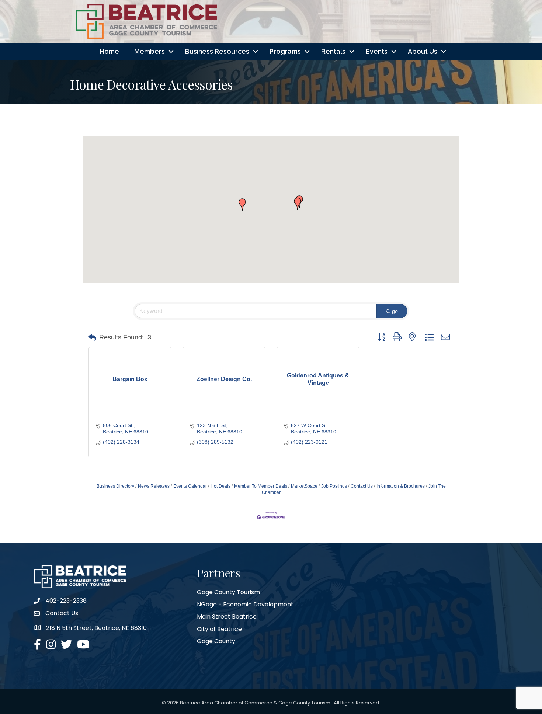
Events (377, 51)
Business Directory (115, 486)
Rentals (333, 51)
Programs (285, 51)
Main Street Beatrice (227, 616)
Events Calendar (190, 486)
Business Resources (217, 51)
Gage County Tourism (228, 592)
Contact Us (362, 486)
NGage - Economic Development (245, 604)
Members (149, 51)
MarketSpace (304, 486)
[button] (242, 204)
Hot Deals (220, 486)
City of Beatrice (219, 629)
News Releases (154, 486)
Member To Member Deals (260, 486)
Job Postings (334, 486)
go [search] (395, 311)
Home (109, 51)
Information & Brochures (400, 486)
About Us (422, 51)
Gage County (216, 641)
